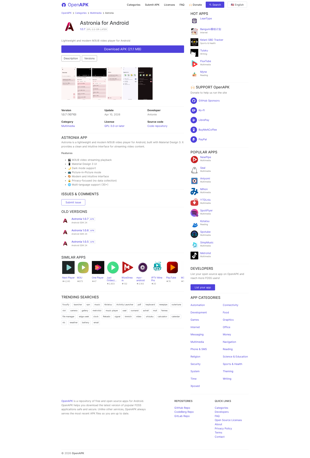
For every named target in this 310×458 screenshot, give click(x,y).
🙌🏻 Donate (195, 4)
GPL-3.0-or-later (114, 126)
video (138, 316)
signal (117, 316)
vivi (64, 310)
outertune (176, 304)
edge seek (84, 316)
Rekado (106, 316)
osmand (135, 310)
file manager (68, 316)
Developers (222, 411)
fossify (65, 304)
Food (226, 312)
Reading (228, 349)
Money (227, 334)
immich (128, 316)
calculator (162, 316)
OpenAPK (66, 12)
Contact (220, 436)
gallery (85, 310)
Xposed (195, 386)
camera (73, 310)
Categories (133, 4)
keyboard (150, 304)
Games (195, 319)
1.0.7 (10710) (68, 114)
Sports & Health (232, 364)
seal (124, 310)
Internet (195, 327)
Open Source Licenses (228, 420)
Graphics (228, 319)
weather (74, 322)
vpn (88, 304)
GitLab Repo (182, 416)
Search (216, 4)
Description (71, 58)
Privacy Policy (223, 428)
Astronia (90, 23)
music (97, 304)
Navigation (229, 341)
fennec (164, 310)
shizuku (149, 316)
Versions (89, 58)
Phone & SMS (199, 349)
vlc (63, 322)
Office (226, 327)
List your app (203, 287)
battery (85, 322)
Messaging (197, 334)
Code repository (157, 126)
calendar (176, 316)
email (96, 322)
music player (112, 310)
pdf (139, 304)
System (195, 371)
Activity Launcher (124, 304)
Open (78, 4)
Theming (228, 371)
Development (199, 312)
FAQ (182, 4)
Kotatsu (108, 304)
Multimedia (96, 12)
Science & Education (235, 356)
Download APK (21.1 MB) (122, 49)
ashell (146, 310)
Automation (198, 305)
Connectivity (230, 305)
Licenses (169, 4)
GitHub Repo (182, 407)
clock (95, 316)
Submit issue (73, 202)
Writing (227, 378)
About (218, 424)
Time (193, 378)
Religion (195, 356)
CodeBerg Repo (184, 411)
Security (196, 364)
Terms (218, 432)
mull (155, 310)
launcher (78, 304)
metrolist (97, 310)
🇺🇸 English (237, 4)
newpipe (163, 304)
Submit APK (152, 4)
